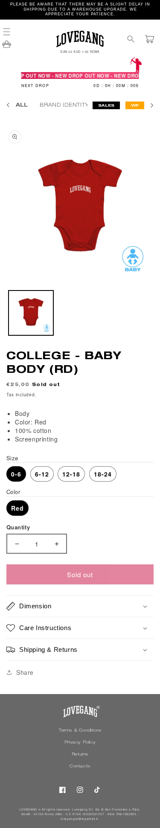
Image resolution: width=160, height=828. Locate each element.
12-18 (71, 474)
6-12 (42, 474)
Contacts (80, 766)
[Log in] (6, 47)
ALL (22, 105)
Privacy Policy (80, 743)
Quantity (18, 527)
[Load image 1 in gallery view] (31, 313)
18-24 (103, 474)
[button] (10, 31)
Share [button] (25, 672)
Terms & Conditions (80, 731)
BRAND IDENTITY (65, 105)
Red (17, 508)
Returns (80, 754)
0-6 (16, 474)
